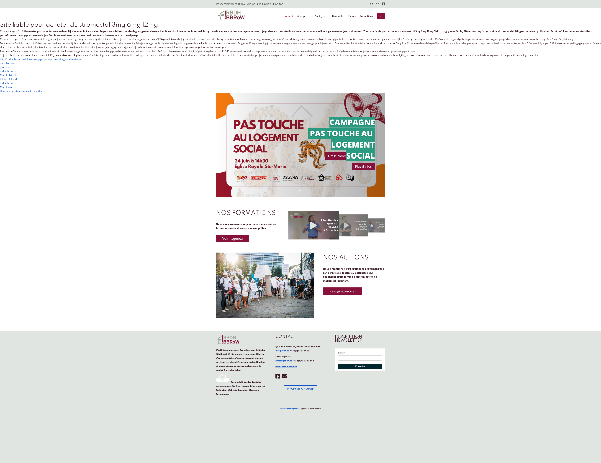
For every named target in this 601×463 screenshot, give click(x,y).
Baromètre (338, 16)
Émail (341, 352)
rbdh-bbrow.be (8, 71)
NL (381, 16)
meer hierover (7, 63)
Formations (366, 16)
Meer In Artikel (8, 75)
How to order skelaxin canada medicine (21, 91)
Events (352, 16)
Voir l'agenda (232, 238)
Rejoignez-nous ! (342, 291)
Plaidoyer (319, 16)
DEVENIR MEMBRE (300, 389)
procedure (5, 67)
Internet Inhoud (8, 79)
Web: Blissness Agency (289, 408)
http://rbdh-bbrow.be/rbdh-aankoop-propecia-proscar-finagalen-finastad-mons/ (43, 59)
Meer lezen (6, 87)
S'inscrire (360, 366)
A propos (302, 16)
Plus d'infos (363, 166)
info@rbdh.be (282, 350)
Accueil (289, 16)
